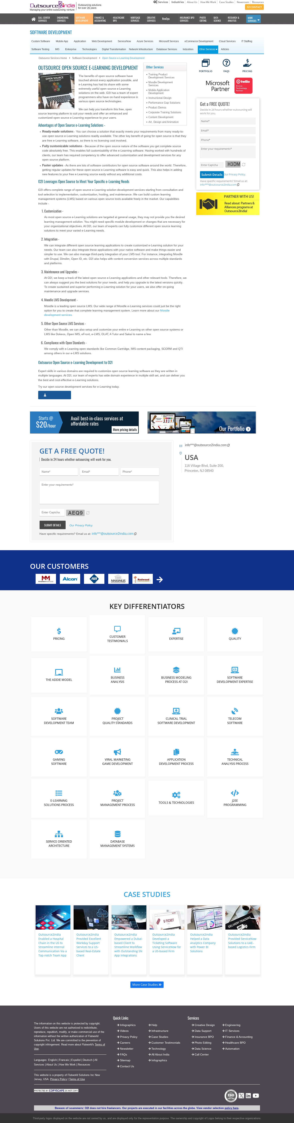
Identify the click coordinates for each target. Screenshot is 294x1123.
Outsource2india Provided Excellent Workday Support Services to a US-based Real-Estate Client (88, 945)
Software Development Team (59, 720)
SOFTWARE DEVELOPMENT (82, 19)
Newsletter (126, 1048)
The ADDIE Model (59, 679)
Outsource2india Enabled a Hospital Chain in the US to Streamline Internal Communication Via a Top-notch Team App (52, 945)
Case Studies (226, 2)
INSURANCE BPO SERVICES (187, 19)
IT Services (232, 1030)
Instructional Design (159, 97)
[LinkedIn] (248, 1096)
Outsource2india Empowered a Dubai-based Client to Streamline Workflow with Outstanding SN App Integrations (128, 945)
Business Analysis (117, 679)
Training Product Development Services (161, 76)
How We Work (208, 2)
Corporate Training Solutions (164, 112)
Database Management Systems (118, 843)
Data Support (203, 1030)
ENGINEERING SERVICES (62, 19)
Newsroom (243, 2)
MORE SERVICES (252, 19)
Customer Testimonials (117, 638)
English (52, 1059)
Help (154, 1025)
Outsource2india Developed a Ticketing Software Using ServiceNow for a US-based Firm (166, 943)
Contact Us (126, 1066)
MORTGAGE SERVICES (135, 19)
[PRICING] (247, 63)
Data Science (203, 1048)
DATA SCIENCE (217, 19)
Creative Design (205, 1025)
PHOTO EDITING (203, 19)
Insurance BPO (204, 1036)
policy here (231, 1108)
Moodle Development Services (160, 84)
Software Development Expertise (235, 679)
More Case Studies (145, 984)
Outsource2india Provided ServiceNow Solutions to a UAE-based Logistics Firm (242, 941)
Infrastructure (159, 1030)
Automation (232, 1048)
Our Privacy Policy (234, 174)
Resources (258, 2)
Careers (125, 1042)
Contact (256, 7)
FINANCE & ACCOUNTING (100, 19)
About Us (192, 2)
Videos (124, 1030)
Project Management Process (117, 802)
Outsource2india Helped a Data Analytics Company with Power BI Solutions (203, 943)
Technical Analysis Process (235, 761)
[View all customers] (160, 579)
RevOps (166, 18)
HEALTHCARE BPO (118, 19)
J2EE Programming (235, 802)
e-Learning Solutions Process (59, 802)
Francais (64, 1059)
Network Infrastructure (141, 49)
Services (162, 2)
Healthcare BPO (235, 1042)
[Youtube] (256, 1096)
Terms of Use (77, 1079)
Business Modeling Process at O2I (176, 679)
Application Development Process (176, 761)
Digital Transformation (114, 49)
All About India (160, 1054)
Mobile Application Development (158, 92)
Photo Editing (203, 1042)
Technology (158, 1048)
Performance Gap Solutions (164, 102)
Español (76, 1059)
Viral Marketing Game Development (117, 761)
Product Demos (157, 107)
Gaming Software (59, 761)
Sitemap (125, 1060)
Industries (177, 2)
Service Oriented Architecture (59, 843)
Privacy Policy (58, 1079)
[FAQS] (226, 63)
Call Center (202, 1054)
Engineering (232, 1025)
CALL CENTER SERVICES (44, 19)
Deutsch (87, 1059)
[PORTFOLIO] (205, 63)
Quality (235, 639)
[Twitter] (241, 1099)
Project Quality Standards (118, 720)
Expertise (176, 639)
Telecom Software (235, 720)
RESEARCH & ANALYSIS (233, 19)
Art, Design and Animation (163, 121)
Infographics (159, 1060)
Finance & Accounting (239, 1036)
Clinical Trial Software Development (176, 720)
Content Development (160, 117)
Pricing (59, 639)
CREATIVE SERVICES (151, 19)
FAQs (123, 1054)
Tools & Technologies (176, 803)
